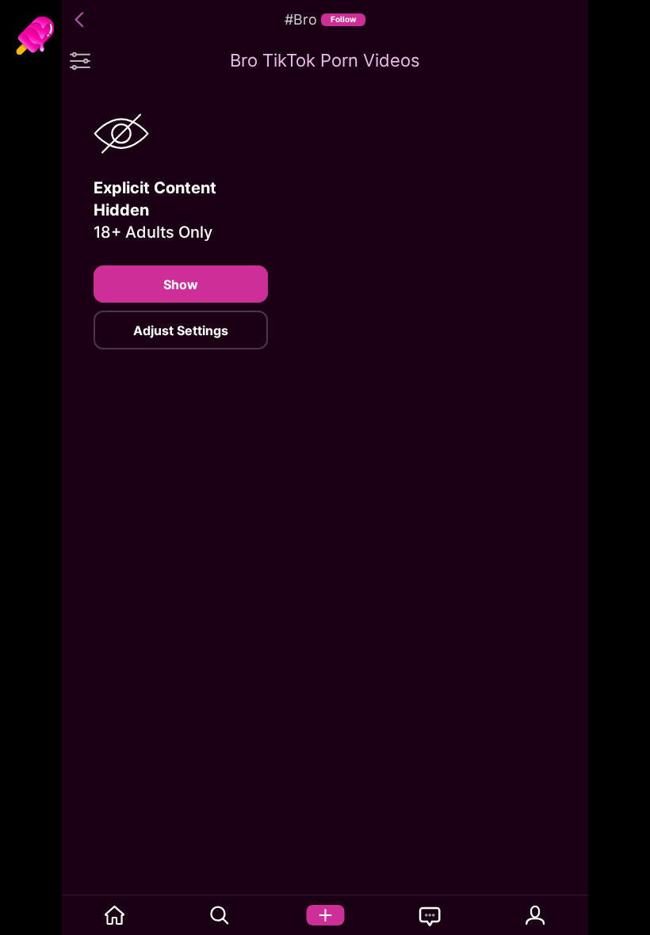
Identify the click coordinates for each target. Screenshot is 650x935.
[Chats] (430, 915)
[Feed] (114, 915)
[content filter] (80, 60)
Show (180, 284)
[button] (81, 20)
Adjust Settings (180, 330)
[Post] (325, 915)
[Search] (220, 915)
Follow (344, 19)
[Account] (535, 915)
